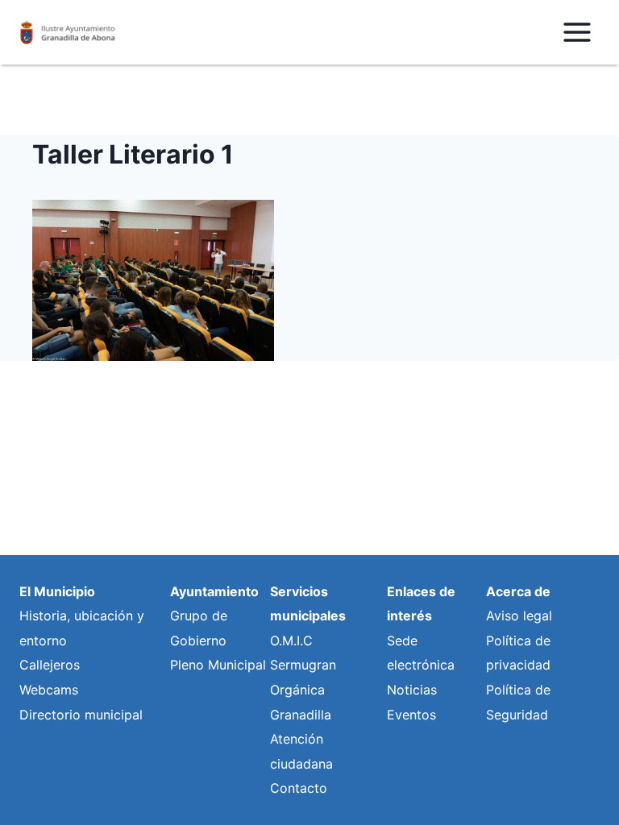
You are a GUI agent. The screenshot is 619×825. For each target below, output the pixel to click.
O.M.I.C (291, 640)
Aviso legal (519, 615)
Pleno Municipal (218, 665)
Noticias (412, 690)
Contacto (298, 788)
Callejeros (49, 665)
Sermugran (303, 665)
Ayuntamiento (214, 591)
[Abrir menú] (577, 31)
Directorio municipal (81, 715)
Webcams (48, 690)
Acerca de (518, 591)
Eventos (411, 715)
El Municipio (57, 591)
